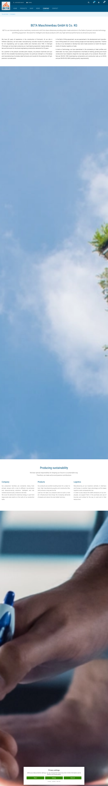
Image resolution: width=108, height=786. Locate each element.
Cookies (54, 781)
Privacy (49, 781)
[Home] (6, 6)
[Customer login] (98, 2)
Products (23, 8)
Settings (54, 778)
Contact (55, 8)
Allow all (72, 778)
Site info (58, 781)
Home (15, 8)
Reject (35, 778)
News (38, 8)
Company (46, 8)
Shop (31, 8)
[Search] (88, 2)
